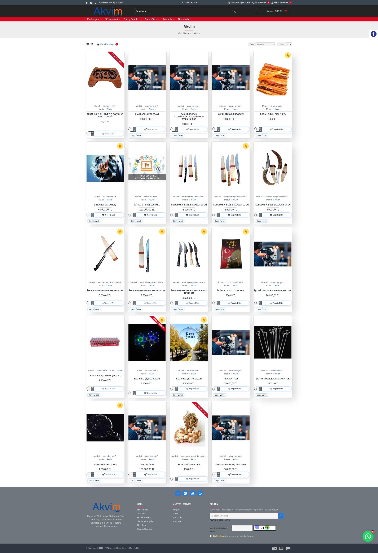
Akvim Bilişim (115, 548)
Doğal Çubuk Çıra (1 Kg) (273, 114)
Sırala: (252, 44)
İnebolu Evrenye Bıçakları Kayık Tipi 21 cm (189, 291)
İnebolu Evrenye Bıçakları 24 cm (273, 205)
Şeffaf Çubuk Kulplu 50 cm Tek (273, 379)
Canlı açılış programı (147, 114)
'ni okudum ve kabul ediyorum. (234, 536)
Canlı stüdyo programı (231, 114)
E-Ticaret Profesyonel (147, 205)
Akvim (109, 109)
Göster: (282, 44)
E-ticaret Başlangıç (105, 205)
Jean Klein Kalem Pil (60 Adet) (105, 376)
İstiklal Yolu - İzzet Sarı (230, 290)
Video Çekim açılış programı (230, 464)
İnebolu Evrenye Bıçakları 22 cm (231, 205)
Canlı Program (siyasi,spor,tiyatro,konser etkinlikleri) (189, 116)
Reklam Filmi (231, 379)
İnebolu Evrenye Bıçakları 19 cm (189, 205)
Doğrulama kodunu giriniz (219, 529)
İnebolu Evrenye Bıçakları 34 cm (147, 290)
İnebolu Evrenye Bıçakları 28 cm (105, 290)
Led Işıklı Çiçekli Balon (147, 379)
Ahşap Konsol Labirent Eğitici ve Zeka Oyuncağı (105, 115)
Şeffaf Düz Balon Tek (105, 464)
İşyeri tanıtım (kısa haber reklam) (272, 290)
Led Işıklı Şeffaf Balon (189, 379)
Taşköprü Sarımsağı (189, 464)
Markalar (187, 33)
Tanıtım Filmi (147, 464)
